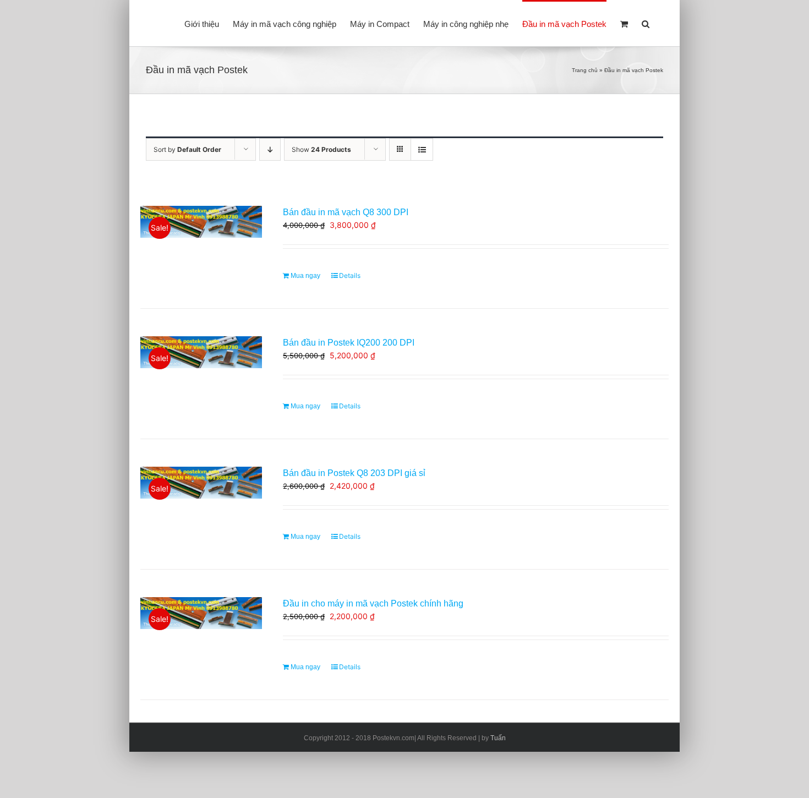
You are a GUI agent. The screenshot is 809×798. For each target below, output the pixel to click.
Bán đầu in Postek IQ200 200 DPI (348, 342)
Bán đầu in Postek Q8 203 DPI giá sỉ (354, 473)
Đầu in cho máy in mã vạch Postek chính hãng (373, 603)
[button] (645, 23)
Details (349, 275)
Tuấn (498, 738)
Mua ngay (305, 276)
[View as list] (422, 149)
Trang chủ (585, 70)
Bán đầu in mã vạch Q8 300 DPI (345, 212)
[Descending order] (270, 149)
